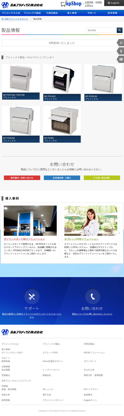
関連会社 (47, 375)
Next (118, 233)
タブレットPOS (50, 352)
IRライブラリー (91, 389)
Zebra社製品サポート (53, 361)
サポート (92, 13)
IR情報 (98, 2)
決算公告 (6, 394)
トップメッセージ (51, 370)
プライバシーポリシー (53, 400)
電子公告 (47, 394)
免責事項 (88, 394)
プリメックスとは (11, 13)
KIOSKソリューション (94, 352)
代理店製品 (89, 344)
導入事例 (72, 13)
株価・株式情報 (9, 389)
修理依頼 (6, 361)
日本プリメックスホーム (16, 19)
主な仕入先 (89, 370)
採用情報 (113, 13)
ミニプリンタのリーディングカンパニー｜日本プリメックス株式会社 (22, 5)
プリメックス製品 (51, 344)
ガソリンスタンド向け (12, 352)
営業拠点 (6, 375)
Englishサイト (90, 400)
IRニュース (48, 389)
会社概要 (6, 370)
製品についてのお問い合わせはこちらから (92, 314)
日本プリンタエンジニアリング (16, 380)
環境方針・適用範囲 (93, 375)
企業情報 (89, 2)
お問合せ (89, 5)
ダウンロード (90, 361)
